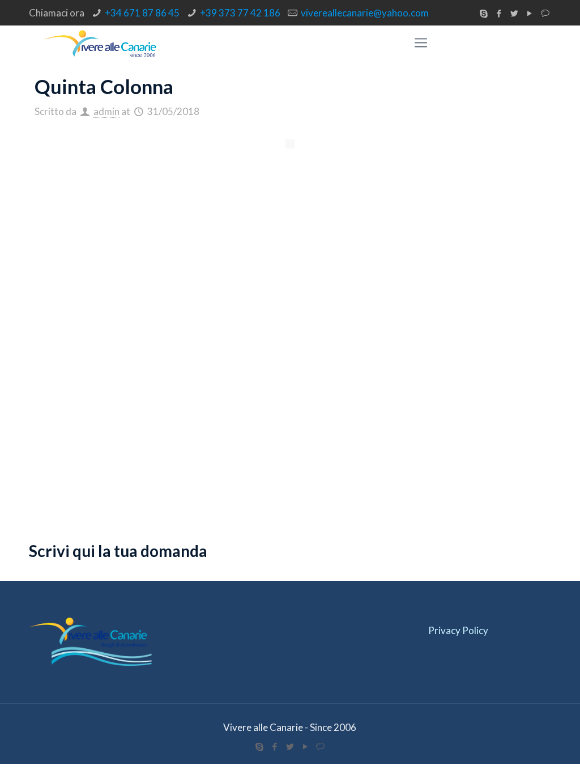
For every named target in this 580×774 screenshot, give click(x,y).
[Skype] (484, 13)
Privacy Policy (458, 630)
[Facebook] (499, 13)
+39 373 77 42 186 (240, 13)
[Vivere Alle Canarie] (100, 42)
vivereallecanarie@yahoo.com (365, 13)
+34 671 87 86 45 (142, 13)
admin (106, 111)
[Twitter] (515, 13)
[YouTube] (530, 13)
